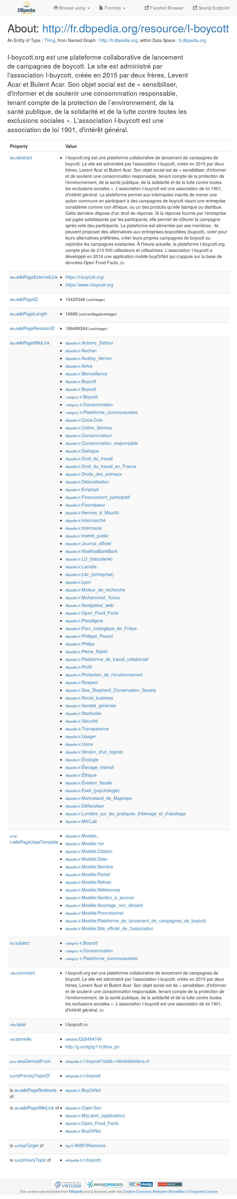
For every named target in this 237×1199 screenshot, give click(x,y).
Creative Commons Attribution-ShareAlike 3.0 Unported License (170, 1191)
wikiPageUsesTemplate (34, 839)
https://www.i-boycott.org (89, 285)
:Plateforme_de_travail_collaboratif (106, 659)
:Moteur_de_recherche (95, 590)
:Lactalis (81, 566)
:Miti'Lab (81, 821)
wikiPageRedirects (35, 1090)
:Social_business (89, 698)
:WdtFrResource (85, 1145)
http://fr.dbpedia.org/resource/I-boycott (135, 28)
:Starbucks (83, 713)
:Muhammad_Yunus (92, 597)
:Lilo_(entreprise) (89, 574)
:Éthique (81, 775)
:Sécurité (81, 721)
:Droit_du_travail (89, 458)
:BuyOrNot (83, 1090)
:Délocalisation (87, 481)
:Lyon (78, 582)
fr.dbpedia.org (192, 40)
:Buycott (80, 389)
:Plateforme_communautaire (101, 412)
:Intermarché (85, 520)
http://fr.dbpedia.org (118, 40)
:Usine (79, 744)
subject (19, 943)
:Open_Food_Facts (91, 613)
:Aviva (78, 366)
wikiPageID (24, 299)
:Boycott (80, 381)
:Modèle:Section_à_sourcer (99, 897)
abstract (21, 157)
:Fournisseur (85, 505)
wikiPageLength (28, 314)
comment (22, 973)
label (18, 1024)
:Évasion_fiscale (88, 782)
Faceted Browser (166, 8)
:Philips (79, 644)
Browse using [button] (72, 8)
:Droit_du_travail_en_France (100, 466)
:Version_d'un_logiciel (94, 752)
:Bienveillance (86, 373)
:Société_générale (90, 705)
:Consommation (89, 404)
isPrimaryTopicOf (30, 1075)
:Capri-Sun (83, 1108)
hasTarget (26, 1145)
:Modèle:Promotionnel (94, 913)
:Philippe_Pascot (89, 636)
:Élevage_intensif (89, 767)
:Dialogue (82, 451)
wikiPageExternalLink (34, 277)
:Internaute (83, 528)
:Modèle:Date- (86, 859)
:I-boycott (83, 1075)
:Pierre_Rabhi (86, 651)
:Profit (78, 667)
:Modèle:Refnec (88, 882)
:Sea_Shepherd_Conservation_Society (110, 690)
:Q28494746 (83, 1039)
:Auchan (81, 350)
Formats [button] (112, 8)
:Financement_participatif (97, 497)
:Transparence (87, 728)
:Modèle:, (82, 836)
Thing (49, 40)
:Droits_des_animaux (93, 474)
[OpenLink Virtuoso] (67, 1183)
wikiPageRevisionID (32, 328)
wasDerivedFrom (30, 1061)
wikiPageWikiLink (30, 343)
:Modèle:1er (84, 843)
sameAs (20, 1039)
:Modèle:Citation (88, 851)
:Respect (81, 682)
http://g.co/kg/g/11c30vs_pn (92, 1046)
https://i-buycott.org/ (84, 277)
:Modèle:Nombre (89, 866)
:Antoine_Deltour (89, 343)
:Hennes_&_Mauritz (92, 512)
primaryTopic (30, 1160)
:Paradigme (84, 620)
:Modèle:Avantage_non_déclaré (104, 905)
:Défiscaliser (84, 806)
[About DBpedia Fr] (26, 7)
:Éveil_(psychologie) (92, 790)
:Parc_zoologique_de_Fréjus (101, 628)
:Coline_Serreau (88, 427)
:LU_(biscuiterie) (89, 559)
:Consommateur (88, 435)
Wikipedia (76, 1191)
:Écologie (81, 759)
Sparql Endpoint (213, 8)
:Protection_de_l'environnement (104, 674)
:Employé (82, 489)
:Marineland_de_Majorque (98, 798)
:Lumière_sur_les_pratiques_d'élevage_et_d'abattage (125, 813)
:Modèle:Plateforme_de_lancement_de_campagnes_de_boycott (135, 920)
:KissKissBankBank (91, 551)
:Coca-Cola (83, 420)
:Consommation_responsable (101, 443)
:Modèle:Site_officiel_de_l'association (109, 928)
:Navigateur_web (89, 605)
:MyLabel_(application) (95, 1115)
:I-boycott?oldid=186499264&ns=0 (107, 1061)
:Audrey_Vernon (88, 358)
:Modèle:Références (92, 890)
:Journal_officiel (88, 543)
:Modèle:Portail (87, 874)
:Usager (80, 736)
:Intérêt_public (86, 536)
